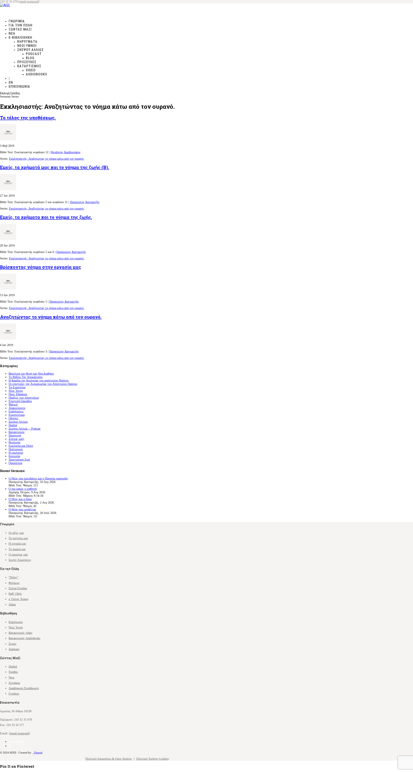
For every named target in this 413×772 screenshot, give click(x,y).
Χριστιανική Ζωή (19, 459)
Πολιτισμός (16, 449)
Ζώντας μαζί (16, 439)
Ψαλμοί (13, 404)
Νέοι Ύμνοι (27, 46)
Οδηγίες (13, 418)
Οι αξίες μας (16, 533)
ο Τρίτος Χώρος (19, 599)
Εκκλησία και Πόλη (21, 445)
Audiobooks (36, 74)
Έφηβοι (13, 672)
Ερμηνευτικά (17, 415)
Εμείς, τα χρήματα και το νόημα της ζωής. (46, 217)
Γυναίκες (14, 693)
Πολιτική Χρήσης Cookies (152, 758)
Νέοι (11, 677)
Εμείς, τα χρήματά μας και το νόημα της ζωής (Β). (54, 167)
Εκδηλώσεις (16, 411)
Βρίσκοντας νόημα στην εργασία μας (40, 267)
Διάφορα (14, 649)
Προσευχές (26, 62)
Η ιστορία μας (17, 543)
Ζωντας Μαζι (20, 29)
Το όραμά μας (17, 549)
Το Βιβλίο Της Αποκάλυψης (26, 377)
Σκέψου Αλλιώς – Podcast (24, 428)
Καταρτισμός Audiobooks (24, 638)
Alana (12, 604)
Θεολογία (14, 442)
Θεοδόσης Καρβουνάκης (66, 152)
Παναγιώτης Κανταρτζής (85, 202)
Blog (30, 58)
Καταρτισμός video (20, 632)
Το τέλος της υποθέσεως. (28, 118)
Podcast (34, 54)
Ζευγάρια (14, 683)
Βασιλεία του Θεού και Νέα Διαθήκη (31, 373)
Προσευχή (15, 435)
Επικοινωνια (19, 86)
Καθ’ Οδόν (15, 593)
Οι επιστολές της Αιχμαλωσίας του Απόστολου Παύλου (43, 384)
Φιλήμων (14, 583)
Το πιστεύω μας (18, 538)
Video (30, 70)
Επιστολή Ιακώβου (20, 401)
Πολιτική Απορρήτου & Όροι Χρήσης (109, 758)
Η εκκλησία (16, 452)
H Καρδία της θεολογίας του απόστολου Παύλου (39, 380)
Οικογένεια (15, 463)
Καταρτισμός (17, 432)
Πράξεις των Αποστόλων (24, 397)
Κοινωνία (14, 456)
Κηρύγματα (27, 42)
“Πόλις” (13, 577)
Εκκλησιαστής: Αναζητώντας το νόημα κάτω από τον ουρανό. (46, 158)
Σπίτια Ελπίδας (18, 588)
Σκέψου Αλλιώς (30, 50)
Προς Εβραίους (18, 394)
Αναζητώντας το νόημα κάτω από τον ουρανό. (51, 317)
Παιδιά (13, 425)
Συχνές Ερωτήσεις (20, 560)
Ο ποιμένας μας (18, 554)
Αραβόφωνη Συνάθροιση (24, 688)
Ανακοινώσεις (17, 408)
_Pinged (37, 752)
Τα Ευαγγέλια (17, 387)
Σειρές (13, 643)
